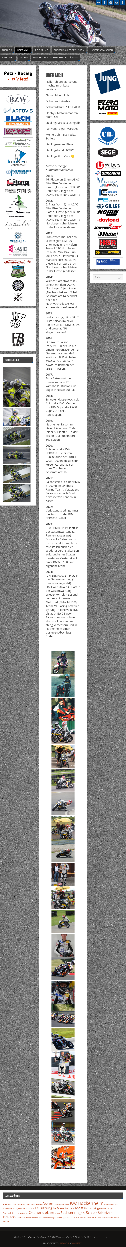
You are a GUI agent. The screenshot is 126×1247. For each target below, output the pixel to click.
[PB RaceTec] (108, 201)
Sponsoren (47, 1218)
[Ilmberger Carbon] (108, 195)
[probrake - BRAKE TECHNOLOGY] (108, 254)
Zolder (116, 1218)
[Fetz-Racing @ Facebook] (104, 2)
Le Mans (58, 1208)
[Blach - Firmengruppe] (18, 125)
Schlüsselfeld (22, 1217)
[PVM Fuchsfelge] (108, 186)
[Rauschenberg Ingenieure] (18, 176)
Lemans (70, 1208)
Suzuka (94, 1217)
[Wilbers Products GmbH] (108, 168)
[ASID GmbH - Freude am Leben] (18, 255)
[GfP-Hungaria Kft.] (108, 145)
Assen (47, 1203)
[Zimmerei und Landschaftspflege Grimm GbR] (18, 216)
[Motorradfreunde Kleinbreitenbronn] (18, 277)
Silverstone (33, 1218)
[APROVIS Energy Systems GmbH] (18, 112)
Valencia (101, 1218)
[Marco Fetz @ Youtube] (116, 2)
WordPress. (77, 1243)
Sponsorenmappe (59, 1218)
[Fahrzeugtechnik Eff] (108, 264)
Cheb (67, 1204)
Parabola (64, 1243)
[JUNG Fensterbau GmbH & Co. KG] (107, 93)
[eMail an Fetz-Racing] (98, 2)
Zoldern (6, 1222)
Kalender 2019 (28, 1209)
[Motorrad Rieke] (108, 237)
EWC (73, 1203)
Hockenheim (91, 1203)
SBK (83, 1213)
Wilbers (109, 1217)
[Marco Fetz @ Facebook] (122, 2)
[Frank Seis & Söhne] (18, 192)
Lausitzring (43, 1208)
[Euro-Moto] (108, 115)
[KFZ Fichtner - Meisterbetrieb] (18, 146)
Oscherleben (9, 1213)
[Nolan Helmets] (108, 215)
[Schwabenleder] (108, 227)
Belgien (57, 1204)
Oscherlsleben (22, 1213)
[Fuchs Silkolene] (108, 174)
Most (79, 1208)
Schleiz (91, 1212)
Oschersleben (41, 1212)
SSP (68, 1218)
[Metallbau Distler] (18, 242)
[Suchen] (119, 278)
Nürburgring (91, 1208)
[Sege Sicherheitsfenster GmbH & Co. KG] (108, 156)
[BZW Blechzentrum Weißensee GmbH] (18, 105)
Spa (41, 1217)
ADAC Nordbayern (28, 1204)
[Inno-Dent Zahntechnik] (18, 166)
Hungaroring (109, 1204)
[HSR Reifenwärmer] (108, 247)
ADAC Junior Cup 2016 (11, 1204)
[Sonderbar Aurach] (18, 262)
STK (72, 1218)
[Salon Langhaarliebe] (18, 229)
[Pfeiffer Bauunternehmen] (18, 186)
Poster (57, 1213)
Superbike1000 (82, 1217)
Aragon (39, 1204)
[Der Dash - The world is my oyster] (18, 301)
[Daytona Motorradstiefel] (108, 221)
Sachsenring (71, 1212)
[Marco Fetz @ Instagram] (110, 2)
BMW (62, 1204)
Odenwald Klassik (106, 1209)
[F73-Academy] (18, 346)
